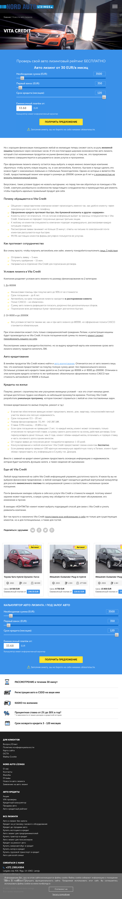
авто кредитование (64, 363)
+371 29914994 (15, 867)
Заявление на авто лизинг (15, 784)
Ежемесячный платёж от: (30, 103)
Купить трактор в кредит (15, 836)
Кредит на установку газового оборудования (25, 824)
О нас (6, 769)
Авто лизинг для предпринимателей (20, 833)
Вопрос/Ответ (10, 744)
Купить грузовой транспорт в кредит (21, 852)
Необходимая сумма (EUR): (31, 74)
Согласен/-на (61, 889)
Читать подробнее (61, 894)
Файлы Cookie (10, 756)
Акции (6, 796)
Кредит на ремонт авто (14, 843)
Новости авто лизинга (14, 781)
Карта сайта (9, 750)
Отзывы (6, 778)
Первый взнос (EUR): (28, 83)
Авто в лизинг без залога (15, 821)
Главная (7, 17)
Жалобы (7, 775)
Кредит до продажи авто (15, 827)
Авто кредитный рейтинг (15, 809)
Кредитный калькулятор (14, 802)
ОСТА (6, 753)
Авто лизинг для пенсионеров (17, 839)
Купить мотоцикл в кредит (16, 830)
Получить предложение (61, 121)
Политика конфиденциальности (18, 747)
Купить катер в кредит (14, 849)
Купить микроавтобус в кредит (18, 846)
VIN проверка (9, 799)
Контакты (7, 772)
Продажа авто (10, 806)
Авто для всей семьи (13, 855)
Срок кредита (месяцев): (30, 93)
